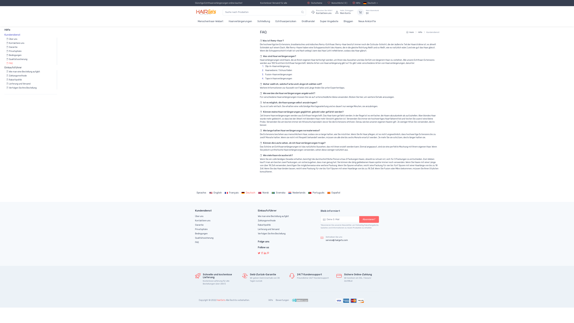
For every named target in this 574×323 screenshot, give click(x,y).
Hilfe (358, 3)
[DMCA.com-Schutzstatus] (300, 300)
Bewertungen (282, 300)
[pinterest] (268, 253)
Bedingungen (15, 55)
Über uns (13, 39)
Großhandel (308, 21)
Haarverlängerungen (240, 21)
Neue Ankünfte (367, 21)
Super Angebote (329, 21)
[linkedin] (265, 253)
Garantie (13, 47)
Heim (411, 32)
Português (318, 192)
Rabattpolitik (15, 80)
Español (336, 192)
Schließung (263, 21)
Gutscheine (316, 3)
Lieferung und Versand (19, 84)
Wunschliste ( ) (339, 3)
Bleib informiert (330, 210)
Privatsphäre (15, 51)
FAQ (11, 63)
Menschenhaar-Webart (210, 21)
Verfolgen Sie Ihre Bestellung (23, 88)
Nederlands (299, 192)
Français (234, 192)
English (218, 192)
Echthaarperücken (285, 21)
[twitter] (259, 253)
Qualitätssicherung (18, 59)
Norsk (265, 192)
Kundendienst (432, 32)
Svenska (280, 192)
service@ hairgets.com (337, 240)
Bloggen (348, 21)
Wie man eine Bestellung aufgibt (24, 71)
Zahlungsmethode (18, 75)
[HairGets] (206, 12)
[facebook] (262, 253)
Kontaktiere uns (16, 43)
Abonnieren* (369, 219)
